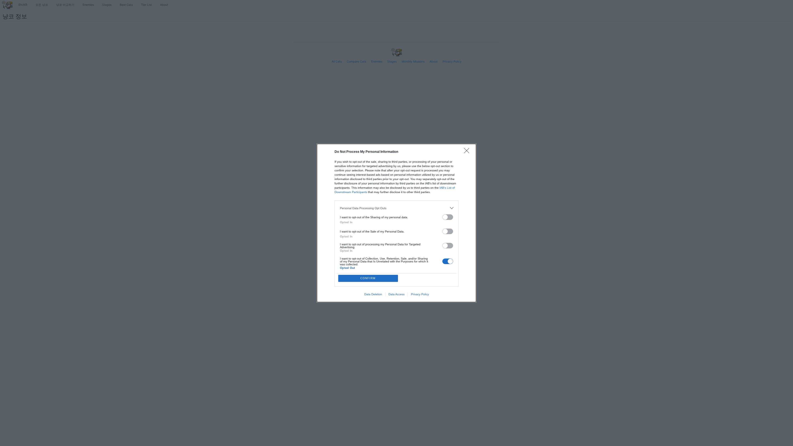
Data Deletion (373, 294)
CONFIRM (368, 278)
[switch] (447, 217)
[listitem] (396, 208)
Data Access (396, 294)
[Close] (468, 152)
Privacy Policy (420, 294)
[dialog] (396, 223)
